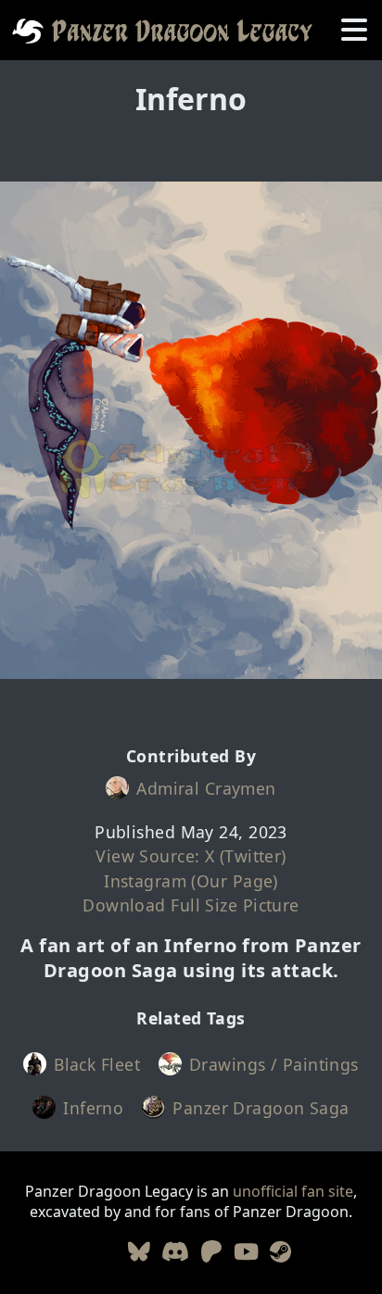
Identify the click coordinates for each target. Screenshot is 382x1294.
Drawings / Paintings (274, 1064)
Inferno (93, 1108)
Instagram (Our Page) (191, 881)
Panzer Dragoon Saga (260, 1108)
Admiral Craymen (206, 788)
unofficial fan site (293, 1191)
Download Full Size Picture (191, 905)
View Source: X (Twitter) (191, 856)
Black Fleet (97, 1064)
